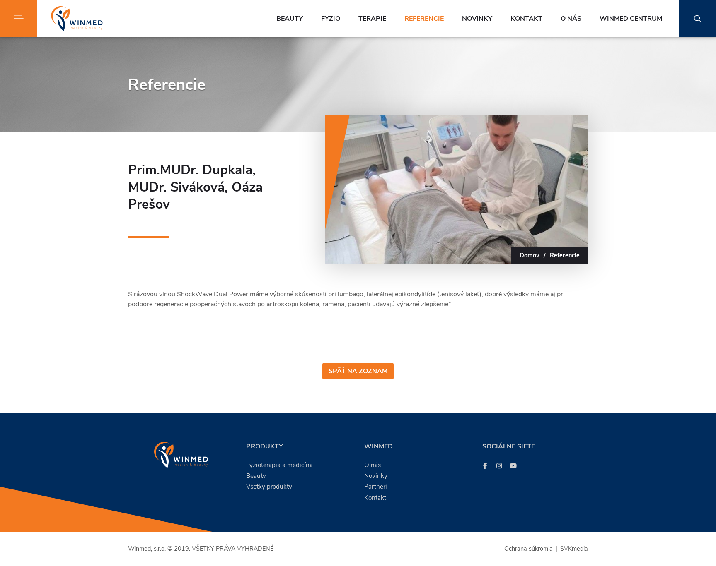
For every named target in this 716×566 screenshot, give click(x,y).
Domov (529, 255)
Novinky (477, 18)
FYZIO (330, 18)
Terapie (372, 18)
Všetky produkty (269, 486)
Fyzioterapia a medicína (279, 465)
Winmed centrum (631, 18)
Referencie (424, 18)
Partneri (375, 486)
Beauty (256, 476)
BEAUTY (289, 18)
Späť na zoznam (358, 371)
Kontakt (526, 18)
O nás (571, 18)
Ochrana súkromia (528, 548)
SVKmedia (574, 548)
